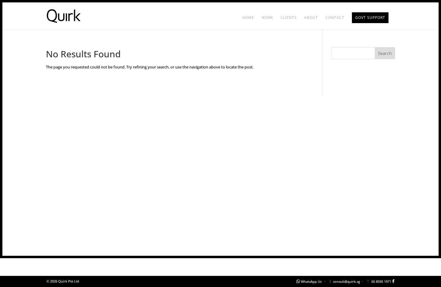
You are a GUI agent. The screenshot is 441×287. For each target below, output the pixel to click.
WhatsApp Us (311, 281)
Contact (335, 18)
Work (267, 18)
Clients (288, 18)
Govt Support (370, 17)
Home (248, 18)
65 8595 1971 (381, 281)
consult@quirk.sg (346, 281)
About (311, 18)
